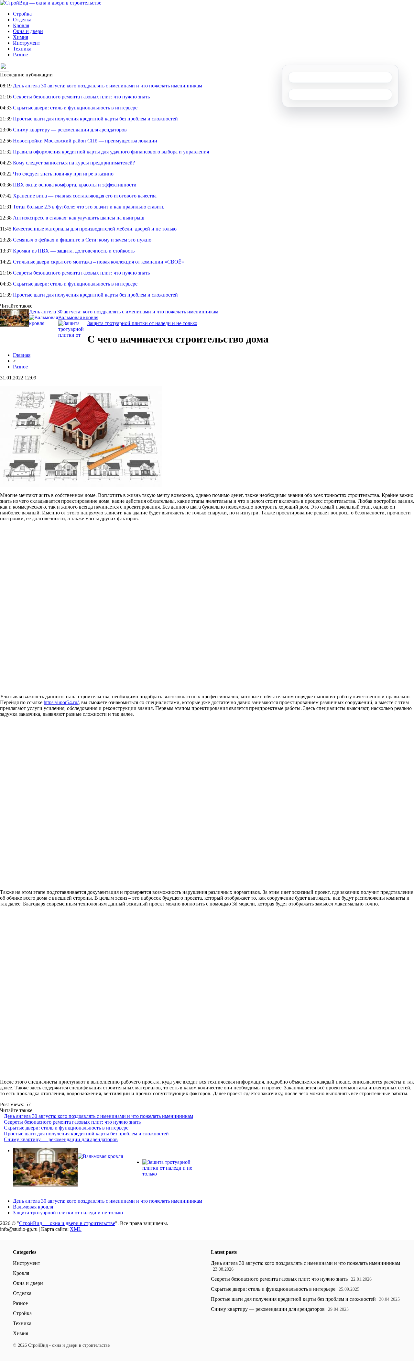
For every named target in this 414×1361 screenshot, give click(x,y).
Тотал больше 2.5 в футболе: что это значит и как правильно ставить (88, 206)
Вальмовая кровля (78, 317)
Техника (22, 48)
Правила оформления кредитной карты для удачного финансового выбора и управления (111, 151)
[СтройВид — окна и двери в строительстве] (50, 3)
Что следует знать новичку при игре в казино (63, 173)
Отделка (22, 19)
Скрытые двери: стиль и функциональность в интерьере (75, 107)
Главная (21, 355)
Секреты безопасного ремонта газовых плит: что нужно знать (81, 96)
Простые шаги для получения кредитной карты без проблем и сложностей (95, 118)
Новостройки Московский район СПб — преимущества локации (85, 140)
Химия (20, 37)
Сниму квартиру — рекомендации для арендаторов (70, 129)
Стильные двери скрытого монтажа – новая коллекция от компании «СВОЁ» (98, 261)
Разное (20, 54)
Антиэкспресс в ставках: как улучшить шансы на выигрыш (78, 217)
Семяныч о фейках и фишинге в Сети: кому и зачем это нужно (82, 239)
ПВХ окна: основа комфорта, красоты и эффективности (74, 184)
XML (76, 1229)
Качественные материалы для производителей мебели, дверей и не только (95, 228)
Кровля (21, 25)
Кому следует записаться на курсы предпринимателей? (74, 162)
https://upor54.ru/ (61, 702)
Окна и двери (28, 31)
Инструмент (26, 43)
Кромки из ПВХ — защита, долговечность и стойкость (74, 250)
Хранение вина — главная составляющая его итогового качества (85, 195)
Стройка (22, 14)
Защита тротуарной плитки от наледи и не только (142, 323)
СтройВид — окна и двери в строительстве (67, 1223)
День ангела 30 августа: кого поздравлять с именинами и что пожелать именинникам (107, 85)
